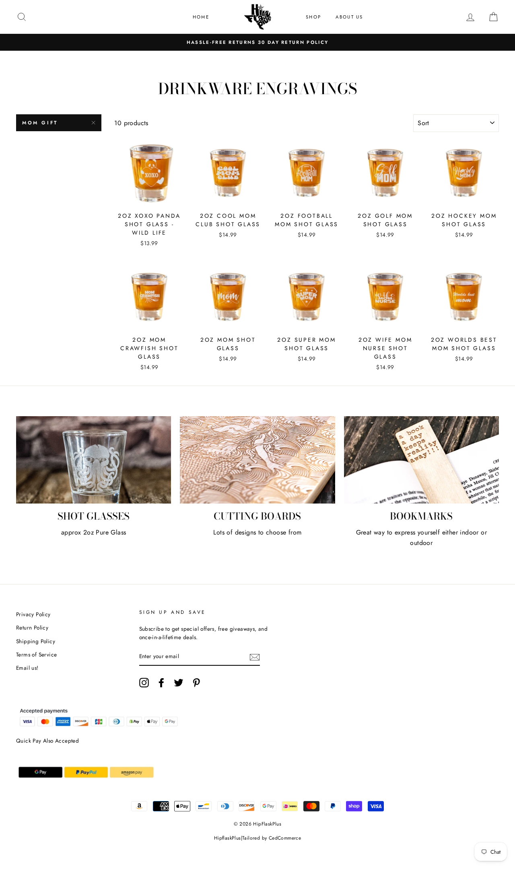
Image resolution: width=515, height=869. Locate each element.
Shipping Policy (35, 641)
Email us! (27, 668)
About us (349, 17)
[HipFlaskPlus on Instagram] (144, 682)
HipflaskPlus (227, 838)
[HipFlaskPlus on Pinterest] (196, 682)
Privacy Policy (33, 614)
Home (201, 17)
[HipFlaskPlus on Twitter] (178, 682)
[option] (257, 42)
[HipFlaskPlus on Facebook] (161, 682)
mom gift (40, 122)
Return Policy (32, 627)
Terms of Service (36, 654)
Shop (313, 17)
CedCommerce (285, 838)
